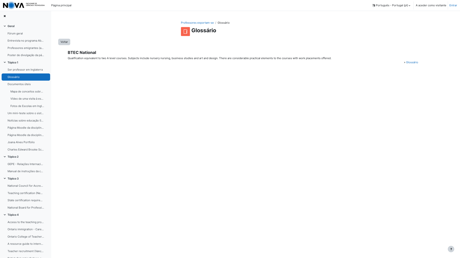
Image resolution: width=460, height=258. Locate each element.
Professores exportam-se (197, 22)
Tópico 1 (13, 62)
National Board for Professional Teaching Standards (26, 207)
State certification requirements (26, 200)
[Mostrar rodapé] (451, 249)
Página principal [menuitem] (61, 5)
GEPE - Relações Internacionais (26, 164)
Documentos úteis (19, 84)
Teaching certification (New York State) (26, 193)
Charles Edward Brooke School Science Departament (26, 149)
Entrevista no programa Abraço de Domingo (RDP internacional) (26, 40)
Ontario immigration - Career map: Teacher (26, 229)
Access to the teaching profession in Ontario (26, 222)
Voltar (64, 42)
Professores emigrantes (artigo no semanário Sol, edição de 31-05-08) (26, 48)
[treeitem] (25, 41)
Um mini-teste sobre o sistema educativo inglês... (26, 113)
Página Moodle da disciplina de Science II (26, 135)
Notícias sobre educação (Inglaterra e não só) (26, 120)
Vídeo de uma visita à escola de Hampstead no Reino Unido (27, 98)
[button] (391, 5)
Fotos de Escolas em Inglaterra (27, 106)
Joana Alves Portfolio (21, 142)
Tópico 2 (13, 156)
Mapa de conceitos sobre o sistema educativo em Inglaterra (27, 91)
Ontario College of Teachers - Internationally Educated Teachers (26, 236)
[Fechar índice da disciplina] (4, 16)
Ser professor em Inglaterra (25, 69)
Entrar (453, 5)
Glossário (14, 77)
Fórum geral (15, 33)
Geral (11, 26)
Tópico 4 (13, 214)
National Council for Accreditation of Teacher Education (26, 185)
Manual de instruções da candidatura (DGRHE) (26, 171)
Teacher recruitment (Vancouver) (26, 251)
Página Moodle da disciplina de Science (26, 127)
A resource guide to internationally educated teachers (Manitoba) (26, 243)
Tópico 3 (13, 178)
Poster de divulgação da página (26, 55)
